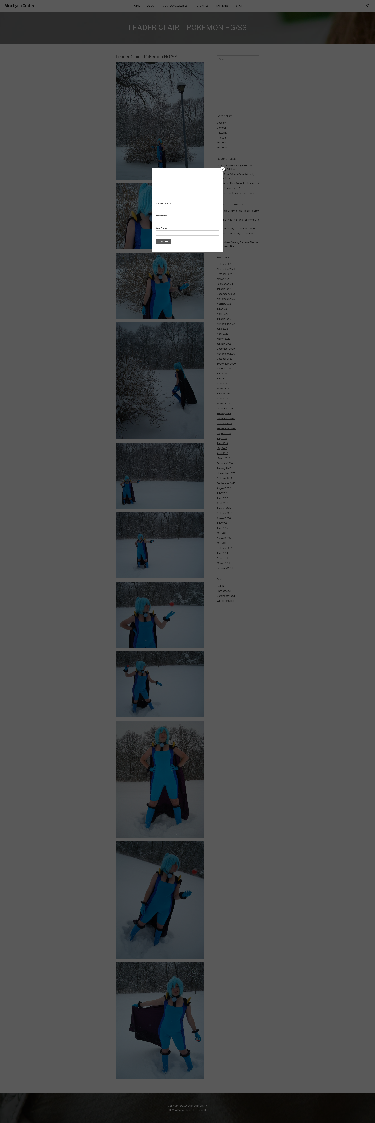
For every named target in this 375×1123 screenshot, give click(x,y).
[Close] (222, 169)
